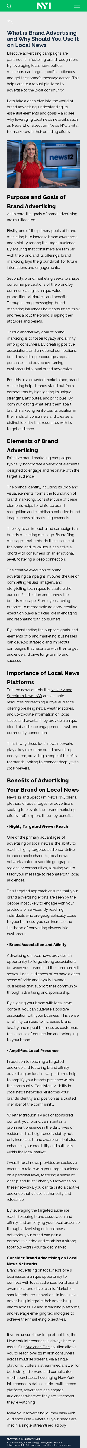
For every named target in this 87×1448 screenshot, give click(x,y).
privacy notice (63, 1445)
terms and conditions (42, 1445)
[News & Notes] (13, 24)
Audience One (38, 1347)
